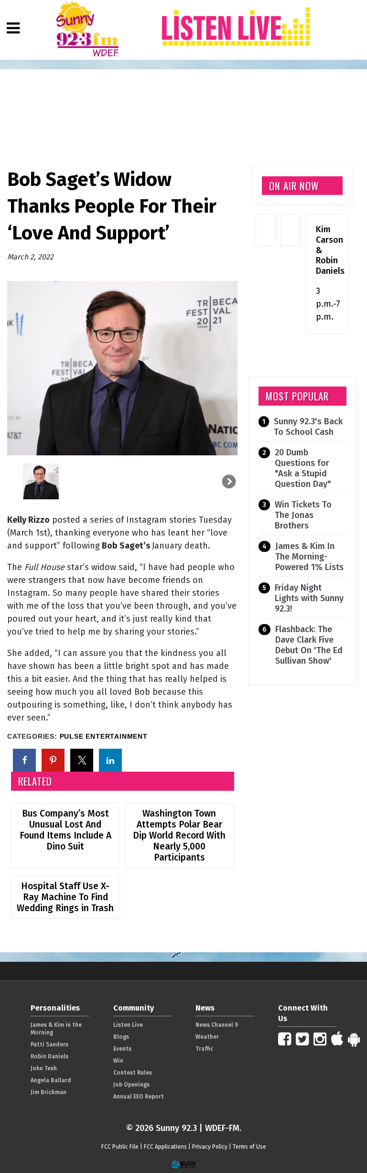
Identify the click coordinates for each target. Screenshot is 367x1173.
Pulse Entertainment (104, 736)
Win (118, 1060)
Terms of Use (249, 1146)
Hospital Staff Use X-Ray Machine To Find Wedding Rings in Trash (65, 897)
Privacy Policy (209, 1146)
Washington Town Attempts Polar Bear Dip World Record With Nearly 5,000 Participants (179, 835)
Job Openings (131, 1084)
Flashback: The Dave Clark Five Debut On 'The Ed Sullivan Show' (309, 645)
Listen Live (128, 1025)
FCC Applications (165, 1146)
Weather (207, 1036)
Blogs (121, 1036)
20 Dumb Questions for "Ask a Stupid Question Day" (303, 468)
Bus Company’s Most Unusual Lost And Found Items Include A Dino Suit (65, 830)
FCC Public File (120, 1146)
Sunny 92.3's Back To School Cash (308, 426)
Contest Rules (132, 1072)
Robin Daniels (49, 1056)
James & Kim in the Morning (56, 1029)
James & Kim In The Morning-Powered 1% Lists (309, 556)
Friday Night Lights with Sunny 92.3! (309, 598)
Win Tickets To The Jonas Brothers (303, 515)
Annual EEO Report (138, 1096)
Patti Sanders (49, 1044)
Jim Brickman (48, 1092)
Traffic (204, 1048)
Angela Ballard (51, 1080)
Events (122, 1048)
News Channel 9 (216, 1025)
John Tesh (44, 1068)
